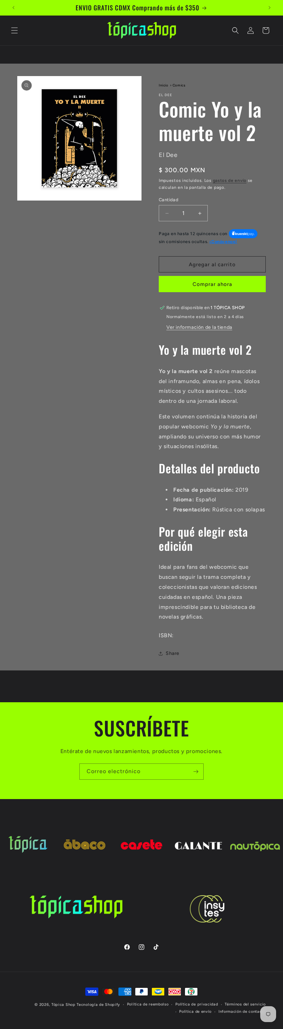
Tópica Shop (63, 1004)
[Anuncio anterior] (13, 7)
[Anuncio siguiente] (269, 7)
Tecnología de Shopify (98, 1004)
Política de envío (195, 1011)
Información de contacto (242, 1011)
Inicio (163, 85)
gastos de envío (230, 180)
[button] (14, 30)
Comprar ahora (212, 284)
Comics (179, 85)
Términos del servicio (245, 1004)
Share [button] (172, 653)
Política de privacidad (196, 1004)
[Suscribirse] (195, 771)
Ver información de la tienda (199, 327)
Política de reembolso (148, 1004)
